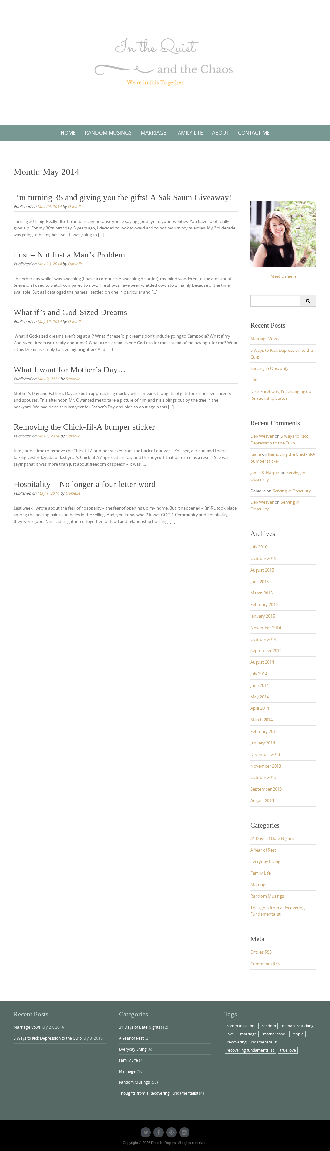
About (220, 132)
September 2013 (266, 789)
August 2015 (262, 570)
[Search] (307, 301)
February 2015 (264, 604)
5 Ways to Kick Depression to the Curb (48, 1038)
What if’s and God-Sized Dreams (70, 312)
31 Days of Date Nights (272, 838)
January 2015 (262, 616)
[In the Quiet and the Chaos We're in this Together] (165, 61)
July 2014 (258, 674)
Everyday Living (265, 861)
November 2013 (265, 766)
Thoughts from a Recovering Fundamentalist (158, 1093)
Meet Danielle (283, 276)
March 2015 (261, 593)
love (230, 1033)
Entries (261, 952)
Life (253, 380)
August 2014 (262, 662)
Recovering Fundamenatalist (252, 1041)
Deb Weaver (262, 436)
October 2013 (263, 777)
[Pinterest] (171, 1132)
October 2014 (263, 639)
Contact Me (254, 132)
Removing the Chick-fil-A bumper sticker (84, 427)
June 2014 (259, 685)
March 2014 (261, 720)
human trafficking (298, 1025)
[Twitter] (146, 1132)
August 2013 (262, 800)
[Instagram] (184, 1132)
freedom (268, 1025)
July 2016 (258, 547)
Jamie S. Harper (264, 472)
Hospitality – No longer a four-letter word (85, 484)
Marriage (153, 132)
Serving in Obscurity (269, 368)
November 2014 (265, 628)
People (297, 1033)
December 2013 (265, 754)
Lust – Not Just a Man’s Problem (69, 254)
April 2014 (259, 708)
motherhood (274, 1033)
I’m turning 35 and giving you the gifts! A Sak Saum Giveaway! (123, 197)
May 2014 (259, 697)
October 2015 (263, 558)
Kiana (255, 454)
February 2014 (264, 731)
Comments (265, 964)
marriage (248, 1033)
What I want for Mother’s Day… (70, 369)
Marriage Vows (264, 339)
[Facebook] (158, 1132)
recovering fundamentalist (250, 1050)
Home (68, 132)
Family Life (189, 132)
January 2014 (262, 743)
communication (240, 1025)
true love (288, 1050)
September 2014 (266, 650)
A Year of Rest (263, 850)
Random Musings (108, 132)
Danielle (75, 206)
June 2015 (259, 582)
